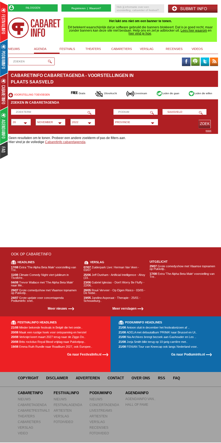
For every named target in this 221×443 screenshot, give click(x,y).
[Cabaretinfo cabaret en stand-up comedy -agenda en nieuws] (4, 91)
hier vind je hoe (140, 33)
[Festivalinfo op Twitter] (204, 62)
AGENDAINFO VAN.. (140, 399)
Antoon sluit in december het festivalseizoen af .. (154, 327)
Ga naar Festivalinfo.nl (84, 354)
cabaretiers (121, 48)
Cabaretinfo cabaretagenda (65, 142)
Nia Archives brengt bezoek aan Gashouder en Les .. (157, 337)
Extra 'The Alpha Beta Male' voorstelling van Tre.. (43, 269)
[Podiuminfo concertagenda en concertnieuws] (4, 57)
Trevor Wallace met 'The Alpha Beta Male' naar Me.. (42, 284)
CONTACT (116, 378)
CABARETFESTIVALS (34, 410)
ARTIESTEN (63, 410)
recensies (174, 48)
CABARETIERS (29, 422)
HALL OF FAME (136, 404)
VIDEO (23, 433)
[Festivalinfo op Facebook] (186, 62)
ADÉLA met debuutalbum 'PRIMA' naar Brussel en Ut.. (158, 332)
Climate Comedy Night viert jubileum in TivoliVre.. (40, 276)
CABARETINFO (30, 393)
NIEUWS (24, 399)
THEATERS (26, 416)
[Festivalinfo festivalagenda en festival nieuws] (4, 22)
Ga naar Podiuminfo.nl (188, 354)
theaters (93, 48)
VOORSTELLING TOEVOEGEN (32, 94)
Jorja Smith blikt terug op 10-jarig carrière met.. (153, 341)
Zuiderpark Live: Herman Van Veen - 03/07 (111, 269)
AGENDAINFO (137, 393)
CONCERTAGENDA (104, 405)
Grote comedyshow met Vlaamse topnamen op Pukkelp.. (44, 292)
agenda (40, 48)
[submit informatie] (192, 8)
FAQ (176, 378)
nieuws (14, 48)
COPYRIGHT (28, 378)
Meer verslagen (124, 308)
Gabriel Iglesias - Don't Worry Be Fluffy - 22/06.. (114, 284)
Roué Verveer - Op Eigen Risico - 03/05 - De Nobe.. (114, 292)
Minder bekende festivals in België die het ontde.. (46, 327)
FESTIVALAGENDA (68, 405)
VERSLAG (25, 427)
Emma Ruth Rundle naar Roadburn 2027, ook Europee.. (51, 346)
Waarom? (95, 8)
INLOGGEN (33, 7)
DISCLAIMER (57, 378)
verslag (147, 48)
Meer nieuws (57, 308)
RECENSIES (98, 427)
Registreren (78, 8)
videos (197, 48)
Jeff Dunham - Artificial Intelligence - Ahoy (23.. (114, 276)
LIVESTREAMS (100, 410)
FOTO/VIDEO (63, 422)
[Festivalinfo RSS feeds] (214, 62)
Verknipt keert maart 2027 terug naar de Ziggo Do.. (48, 337)
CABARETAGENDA (32, 405)
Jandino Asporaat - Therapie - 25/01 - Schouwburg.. (112, 299)
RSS (161, 378)
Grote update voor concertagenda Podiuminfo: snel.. (37, 299)
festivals (67, 48)
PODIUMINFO (100, 393)
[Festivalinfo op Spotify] (195, 62)
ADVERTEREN (88, 378)
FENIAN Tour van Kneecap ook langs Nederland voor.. (158, 346)
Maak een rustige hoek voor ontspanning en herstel (48, 332)
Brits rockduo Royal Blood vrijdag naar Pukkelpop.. (48, 341)
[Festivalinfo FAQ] (4, 150)
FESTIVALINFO (66, 393)
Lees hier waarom (194, 30)
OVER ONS (141, 378)
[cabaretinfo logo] (34, 28)
